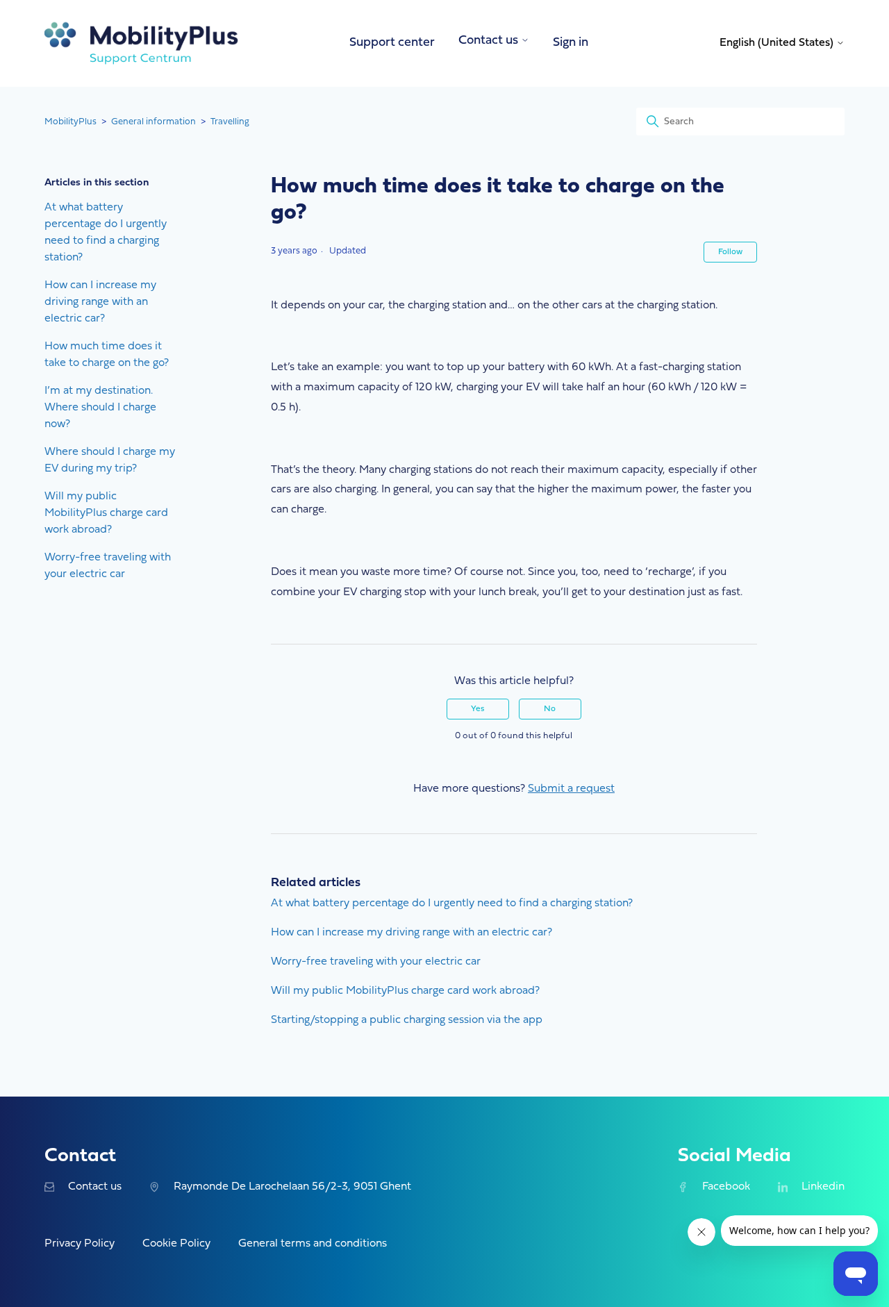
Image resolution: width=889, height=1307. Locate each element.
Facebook (725, 1186)
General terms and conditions (312, 1243)
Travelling (229, 121)
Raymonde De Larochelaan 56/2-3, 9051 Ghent (292, 1186)
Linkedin (823, 1186)
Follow (730, 252)
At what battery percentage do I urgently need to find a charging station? (105, 232)
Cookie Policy (176, 1243)
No (550, 709)
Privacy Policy (79, 1243)
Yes (477, 709)
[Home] (141, 43)
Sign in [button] (570, 42)
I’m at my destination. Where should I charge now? (100, 407)
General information (153, 121)
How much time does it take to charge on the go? (106, 355)
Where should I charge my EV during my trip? (109, 460)
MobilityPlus (70, 121)
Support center (392, 42)
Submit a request (571, 788)
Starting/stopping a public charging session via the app (406, 1020)
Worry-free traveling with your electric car (107, 566)
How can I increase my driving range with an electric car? (100, 302)
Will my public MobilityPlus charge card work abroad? (106, 513)
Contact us (95, 1186)
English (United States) (778, 43)
